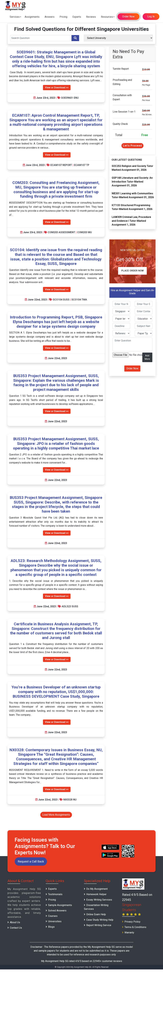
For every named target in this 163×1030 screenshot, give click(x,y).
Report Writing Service (98, 925)
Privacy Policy (132, 921)
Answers (49, 16)
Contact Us (16, 927)
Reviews (91, 16)
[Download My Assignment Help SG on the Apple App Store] (110, 847)
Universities (54, 921)
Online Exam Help (96, 914)
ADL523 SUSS (70, 606)
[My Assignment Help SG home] (15, 5)
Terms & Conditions (135, 927)
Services (15, 16)
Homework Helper (96, 894)
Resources (107, 16)
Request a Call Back (31, 861)
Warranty (129, 932)
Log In (151, 16)
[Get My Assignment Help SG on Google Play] (110, 855)
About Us (15, 922)
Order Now (128, 16)
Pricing (63, 16)
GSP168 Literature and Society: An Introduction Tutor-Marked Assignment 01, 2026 (132, 181)
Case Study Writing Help (99, 919)
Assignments (32, 16)
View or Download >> (56, 87)
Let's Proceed (132, 145)
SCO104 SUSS (61, 299)
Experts (76, 16)
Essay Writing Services (99, 899)
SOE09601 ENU (70, 97)
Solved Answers (57, 910)
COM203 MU (84, 232)
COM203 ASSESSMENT (61, 232)
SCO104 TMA (79, 299)
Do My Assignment (97, 888)
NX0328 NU (70, 799)
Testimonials (55, 894)
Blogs (51, 926)
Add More (147, 357)
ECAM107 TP (81, 165)
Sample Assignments (60, 905)
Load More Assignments (56, 814)
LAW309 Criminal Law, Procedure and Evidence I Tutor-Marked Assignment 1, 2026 (131, 220)
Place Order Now (132, 270)
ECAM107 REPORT (61, 165)
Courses (52, 915)
